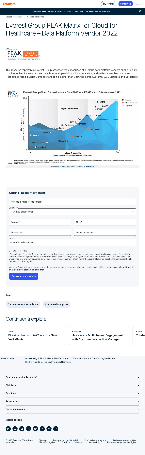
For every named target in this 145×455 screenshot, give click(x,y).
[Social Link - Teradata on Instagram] (49, 428)
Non (25, 250)
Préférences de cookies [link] (124, 440)
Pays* (13, 238)
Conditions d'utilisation (72, 442)
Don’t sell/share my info (95, 440)
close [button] (140, 11)
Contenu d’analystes (56, 304)
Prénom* (15, 222)
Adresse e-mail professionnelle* (26, 201)
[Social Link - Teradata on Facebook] (42, 428)
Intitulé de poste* (84, 232)
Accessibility (95, 442)
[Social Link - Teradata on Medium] (21, 428)
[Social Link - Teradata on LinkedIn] (8, 428)
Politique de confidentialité (65, 440)
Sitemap (43, 440)
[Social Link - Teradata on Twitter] (28, 428)
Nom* (79, 222)
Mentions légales (47, 442)
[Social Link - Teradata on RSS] (55, 428)
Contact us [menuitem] (125, 4)
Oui (14, 250)
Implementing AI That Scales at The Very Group (47, 358)
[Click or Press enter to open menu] (138, 4)
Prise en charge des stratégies (121, 442)
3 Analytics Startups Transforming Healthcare (94, 358)
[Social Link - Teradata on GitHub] (15, 428)
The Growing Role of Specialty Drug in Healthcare (48, 362)
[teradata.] (9, 4)
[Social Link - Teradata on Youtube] (35, 428)
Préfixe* (14, 208)
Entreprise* (16, 232)
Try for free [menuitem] (108, 4)
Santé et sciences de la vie (23, 304)
